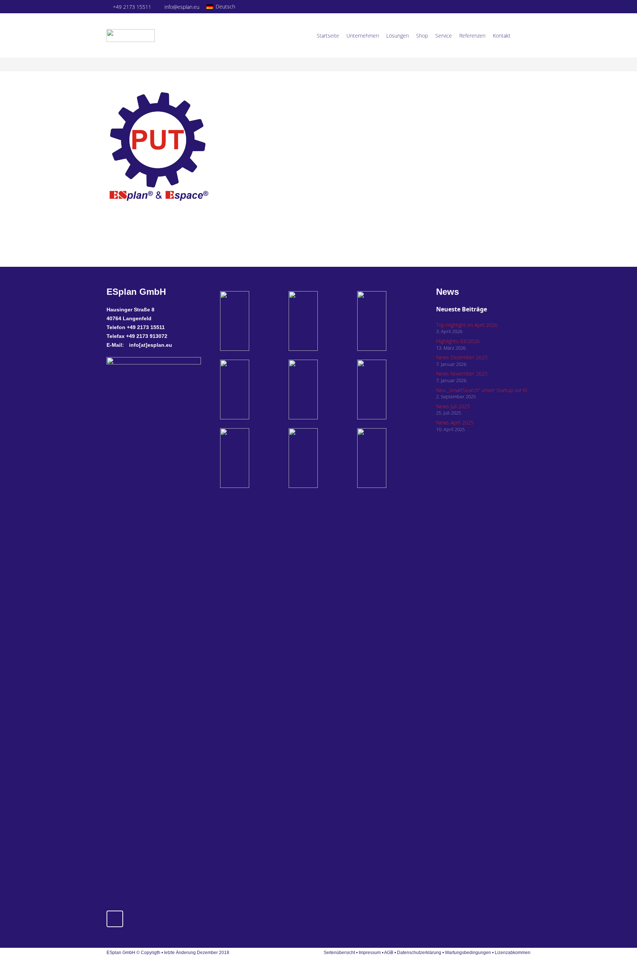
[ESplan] (387, 389)
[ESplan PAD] (387, 458)
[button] (224, 6)
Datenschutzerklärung (419, 952)
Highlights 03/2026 (458, 341)
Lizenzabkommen (512, 952)
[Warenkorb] (522, 35)
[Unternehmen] (318, 458)
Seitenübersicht (339, 952)
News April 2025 (455, 422)
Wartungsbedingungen (468, 952)
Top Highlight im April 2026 (467, 324)
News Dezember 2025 (462, 357)
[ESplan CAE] (387, 321)
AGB (388, 952)
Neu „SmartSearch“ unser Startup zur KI (482, 390)
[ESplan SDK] (250, 389)
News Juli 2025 (453, 406)
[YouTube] (525, 6)
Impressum (370, 952)
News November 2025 (462, 373)
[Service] (250, 458)
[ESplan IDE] (318, 321)
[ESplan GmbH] (131, 35)
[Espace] (318, 389)
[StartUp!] (250, 321)
